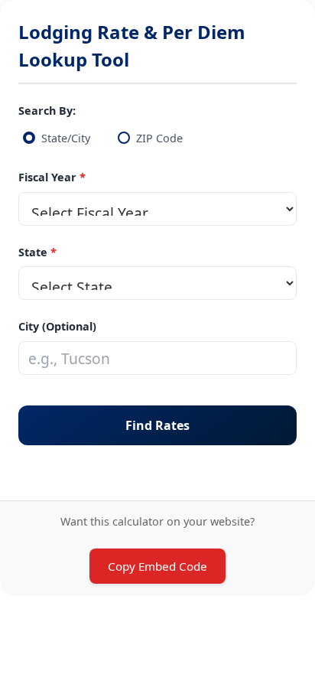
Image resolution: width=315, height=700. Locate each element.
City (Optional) (57, 326)
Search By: (47, 110)
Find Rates (157, 425)
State (32, 252)
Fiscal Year (47, 177)
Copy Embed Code (157, 566)
